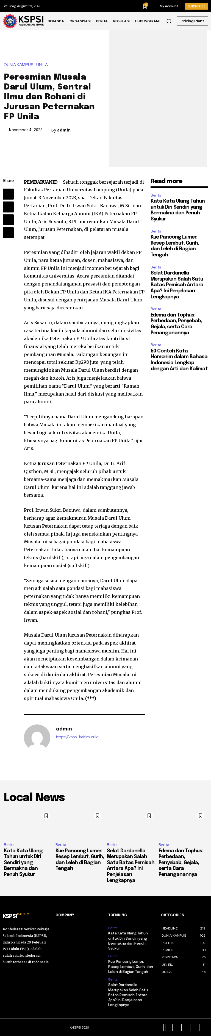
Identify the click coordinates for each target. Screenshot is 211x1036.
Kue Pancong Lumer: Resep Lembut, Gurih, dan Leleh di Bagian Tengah (130, 966)
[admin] (37, 737)
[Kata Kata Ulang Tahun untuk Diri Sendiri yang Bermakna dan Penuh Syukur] (28, 823)
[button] (169, 21)
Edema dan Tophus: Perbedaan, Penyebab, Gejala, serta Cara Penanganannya (181, 863)
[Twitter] (8, 206)
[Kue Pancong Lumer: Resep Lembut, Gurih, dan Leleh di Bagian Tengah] (79, 823)
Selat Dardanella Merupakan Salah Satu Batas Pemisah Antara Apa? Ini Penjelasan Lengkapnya (177, 285)
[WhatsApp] (8, 232)
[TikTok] (178, 1027)
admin (64, 130)
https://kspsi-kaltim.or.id (77, 737)
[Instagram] (169, 1027)
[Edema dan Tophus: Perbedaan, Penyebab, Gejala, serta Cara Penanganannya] (183, 823)
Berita (156, 195)
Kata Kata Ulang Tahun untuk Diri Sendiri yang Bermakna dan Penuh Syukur (23, 863)
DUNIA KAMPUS (19, 65)
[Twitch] (187, 1027)
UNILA (42, 65)
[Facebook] (8, 194)
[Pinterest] (8, 219)
